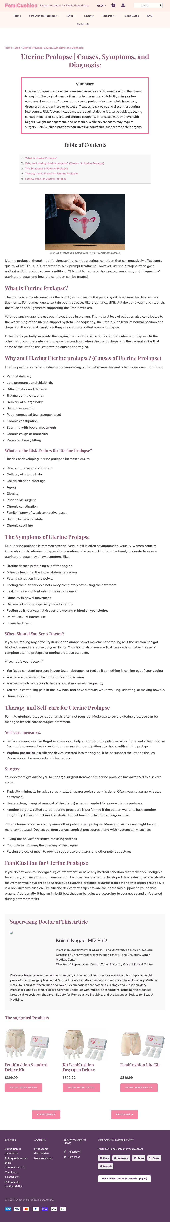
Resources (108, 15)
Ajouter (156, 1158)
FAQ (149, 15)
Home (17, 15)
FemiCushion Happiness (43, 15)
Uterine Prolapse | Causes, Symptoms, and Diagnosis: (53, 47)
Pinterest (74, 1157)
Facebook (74, 1152)
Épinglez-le (123, 1158)
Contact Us (83, 24)
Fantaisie (107, 1166)
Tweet (141, 1158)
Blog (17, 47)
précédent (47, 1114)
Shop (70, 15)
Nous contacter (43, 1158)
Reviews (89, 15)
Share (106, 1158)
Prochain (123, 1114)
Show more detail (24, 1087)
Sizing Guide (131, 15)
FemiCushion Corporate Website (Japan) (124, 1178)
